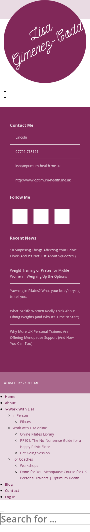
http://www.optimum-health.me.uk (43, 180)
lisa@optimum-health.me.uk (38, 165)
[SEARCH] (2, 511)
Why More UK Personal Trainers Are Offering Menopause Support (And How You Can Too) (42, 337)
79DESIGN (30, 383)
